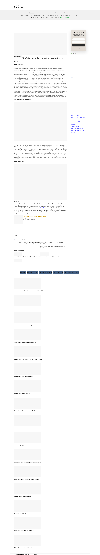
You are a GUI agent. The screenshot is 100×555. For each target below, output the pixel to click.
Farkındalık (76, 15)
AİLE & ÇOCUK (41, 15)
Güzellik (36, 15)
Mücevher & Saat (40, 17)
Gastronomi (74, 12)
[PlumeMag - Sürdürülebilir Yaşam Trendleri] (19, 7)
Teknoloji (59, 12)
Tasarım (70, 15)
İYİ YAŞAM (47, 15)
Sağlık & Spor (42, 12)
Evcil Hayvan (53, 15)
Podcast (53, 17)
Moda (58, 15)
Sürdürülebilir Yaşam (26, 15)
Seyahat (37, 12)
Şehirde (62, 15)
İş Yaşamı (57, 17)
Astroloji (47, 17)
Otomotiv (33, 17)
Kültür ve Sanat (66, 12)
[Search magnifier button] (85, 7)
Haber (66, 15)
